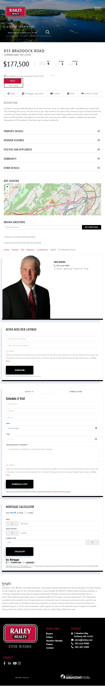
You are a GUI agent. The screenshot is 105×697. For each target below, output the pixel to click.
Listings (15, 249)
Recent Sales (68, 269)
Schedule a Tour (76, 392)
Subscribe (20, 370)
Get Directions (91, 227)
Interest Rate (11, 538)
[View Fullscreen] (7, 196)
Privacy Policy (46, 492)
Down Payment (11, 529)
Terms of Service (60, 492)
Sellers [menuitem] (49, 637)
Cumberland (42, 249)
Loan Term (10, 513)
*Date (8, 423)
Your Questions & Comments (17, 445)
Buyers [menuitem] (49, 633)
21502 (53, 249)
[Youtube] (14, 663)
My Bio (86, 269)
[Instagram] (19, 663)
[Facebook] (4, 663)
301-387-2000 (81, 647)
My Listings (58, 269)
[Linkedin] (9, 663)
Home (6, 249)
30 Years (19, 513)
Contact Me (78, 269)
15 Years (29, 513)
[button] (47, 32)
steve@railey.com (83, 639)
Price (8, 519)
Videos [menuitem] (49, 644)
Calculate (20, 551)
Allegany (30, 249)
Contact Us (29, 392)
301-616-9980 (62, 265)
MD (22, 249)
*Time (8, 434)
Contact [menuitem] (50, 647)
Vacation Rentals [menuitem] (54, 640)
